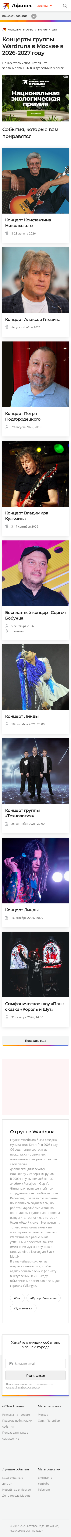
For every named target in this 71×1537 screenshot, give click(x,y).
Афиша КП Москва (20, 29)
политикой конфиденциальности (23, 1387)
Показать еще (35, 1041)
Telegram (44, 1489)
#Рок (17, 1298)
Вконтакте (45, 1477)
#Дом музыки (23, 1308)
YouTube (43, 1483)
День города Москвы (16, 1495)
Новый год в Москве (16, 1489)
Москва (43, 1414)
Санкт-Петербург (49, 1420)
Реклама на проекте (16, 1414)
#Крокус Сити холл (43, 1298)
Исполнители (47, 29)
